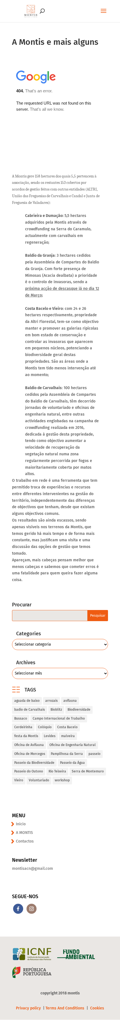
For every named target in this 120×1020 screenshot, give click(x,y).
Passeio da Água (72, 763)
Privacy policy (29, 1008)
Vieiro (18, 780)
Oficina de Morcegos (29, 754)
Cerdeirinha (23, 727)
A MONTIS (24, 832)
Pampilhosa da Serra (67, 754)
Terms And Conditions (64, 1008)
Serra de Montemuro (88, 771)
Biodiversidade (79, 710)
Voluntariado (39, 780)
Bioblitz (56, 710)
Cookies (97, 1008)
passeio (94, 754)
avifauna (70, 701)
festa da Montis (26, 736)
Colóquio (45, 727)
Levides (50, 736)
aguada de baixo (27, 701)
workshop (62, 780)
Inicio (21, 824)
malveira (68, 736)
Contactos (25, 841)
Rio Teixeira (57, 771)
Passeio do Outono (28, 771)
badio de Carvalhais (29, 710)
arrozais (51, 701)
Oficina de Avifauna (29, 745)
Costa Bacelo (67, 727)
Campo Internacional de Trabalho (59, 718)
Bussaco (20, 718)
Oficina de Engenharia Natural (72, 745)
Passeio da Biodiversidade (34, 763)
